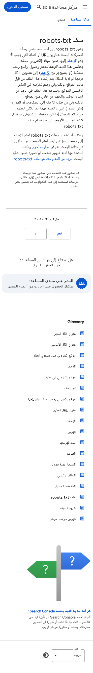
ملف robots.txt (63, 497)
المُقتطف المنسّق (65, 486)
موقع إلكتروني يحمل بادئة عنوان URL (52, 399)
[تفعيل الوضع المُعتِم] (46, 655)
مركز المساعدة (79, 19)
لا (35, 233)
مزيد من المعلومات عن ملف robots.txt (43, 159)
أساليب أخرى (41, 147)
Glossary (75, 321)
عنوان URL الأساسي (63, 344)
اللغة (76, 649)
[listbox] (68, 655)
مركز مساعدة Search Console (57, 7)
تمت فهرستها (68, 442)
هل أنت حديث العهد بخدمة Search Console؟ (59, 611)
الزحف (72, 61)
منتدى (61, 19)
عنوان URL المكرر (64, 410)
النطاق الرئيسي (66, 475)
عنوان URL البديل (65, 334)
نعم (59, 233)
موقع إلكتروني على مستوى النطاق (54, 355)
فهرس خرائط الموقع (63, 519)
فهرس (72, 432)
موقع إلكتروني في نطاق (60, 377)
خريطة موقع (68, 508)
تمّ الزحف (70, 388)
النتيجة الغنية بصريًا (64, 464)
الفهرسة (71, 453)
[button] (85, 7)
